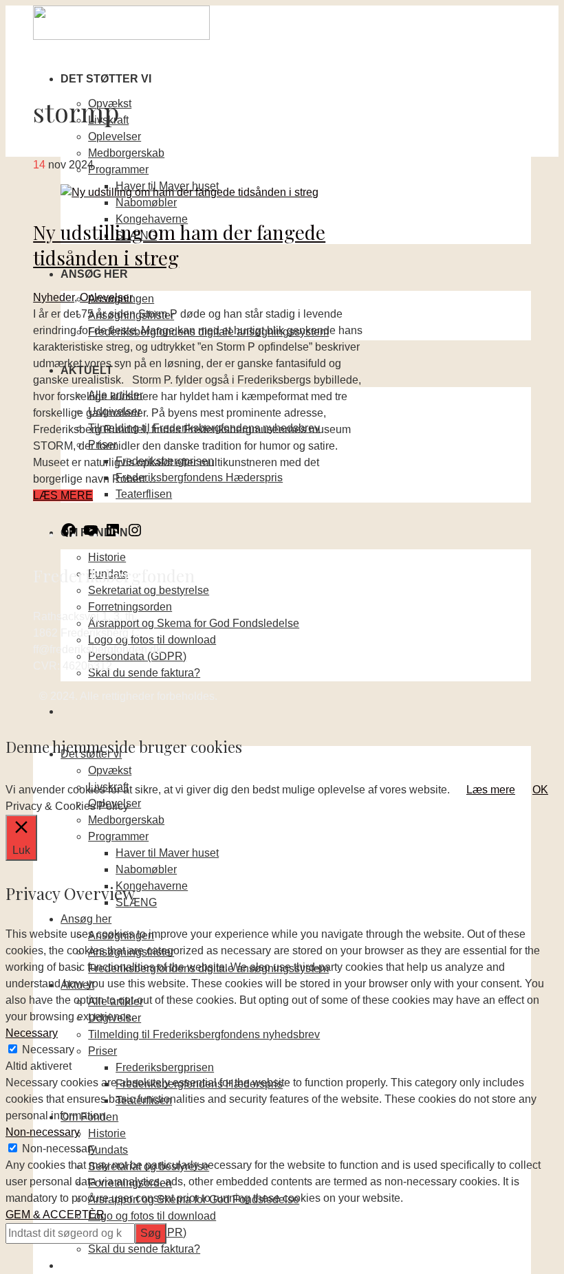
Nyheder (53, 297)
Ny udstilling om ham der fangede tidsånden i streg (179, 244)
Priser (102, 1051)
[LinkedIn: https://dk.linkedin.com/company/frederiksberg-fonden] (113, 534)
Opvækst (109, 770)
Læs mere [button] (490, 789)
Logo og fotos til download (152, 640)
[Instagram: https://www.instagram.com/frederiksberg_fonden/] (135, 534)
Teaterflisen (144, 494)
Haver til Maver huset (167, 853)
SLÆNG (136, 902)
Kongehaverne (152, 886)
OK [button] (540, 789)
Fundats (108, 1150)
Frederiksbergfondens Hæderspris (199, 477)
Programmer (118, 169)
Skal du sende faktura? (144, 673)
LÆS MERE (63, 495)
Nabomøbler (146, 202)
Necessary (48, 1049)
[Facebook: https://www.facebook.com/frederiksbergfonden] (69, 534)
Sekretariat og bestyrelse (148, 590)
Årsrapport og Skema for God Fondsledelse (193, 623)
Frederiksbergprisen (165, 1067)
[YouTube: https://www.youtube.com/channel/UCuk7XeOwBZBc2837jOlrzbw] (91, 534)
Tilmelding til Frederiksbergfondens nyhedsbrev (204, 1034)
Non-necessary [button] (43, 1132)
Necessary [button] (32, 1033)
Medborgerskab (126, 153)
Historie (107, 557)
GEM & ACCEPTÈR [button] (55, 1214)
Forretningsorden (130, 607)
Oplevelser (114, 136)
